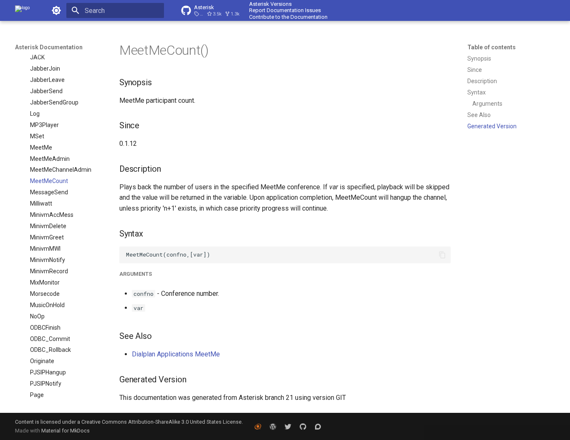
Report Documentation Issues (285, 10)
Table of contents (491, 47)
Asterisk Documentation (49, 47)
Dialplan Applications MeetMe (176, 354)
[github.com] (303, 426)
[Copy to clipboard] (442, 255)
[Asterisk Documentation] (22, 10)
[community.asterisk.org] (318, 426)
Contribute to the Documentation (288, 17)
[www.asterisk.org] (258, 426)
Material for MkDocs (65, 430)
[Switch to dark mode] (56, 10)
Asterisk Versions (270, 4)
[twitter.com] (288, 426)
